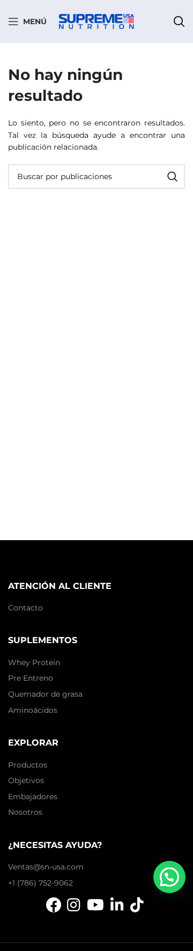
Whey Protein (34, 662)
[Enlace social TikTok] (137, 905)
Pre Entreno (30, 678)
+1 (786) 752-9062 (40, 883)
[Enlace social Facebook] (53, 904)
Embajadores (32, 796)
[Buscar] (179, 21)
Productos (27, 765)
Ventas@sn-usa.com (46, 867)
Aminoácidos (32, 710)
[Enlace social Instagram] (74, 905)
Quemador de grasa (45, 694)
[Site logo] (96, 21)
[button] (169, 877)
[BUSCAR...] (172, 176)
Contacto (25, 608)
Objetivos (26, 780)
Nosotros (25, 812)
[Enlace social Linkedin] (117, 905)
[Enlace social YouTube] (95, 905)
